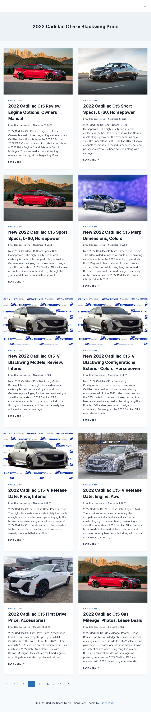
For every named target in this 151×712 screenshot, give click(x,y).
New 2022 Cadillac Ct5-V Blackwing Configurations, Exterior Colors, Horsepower (111, 362)
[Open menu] (144, 6)
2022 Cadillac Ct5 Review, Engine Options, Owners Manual (34, 112)
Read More (16, 162)
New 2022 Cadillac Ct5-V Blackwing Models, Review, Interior (35, 362)
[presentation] (38, 71)
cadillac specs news (20, 125)
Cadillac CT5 (15, 101)
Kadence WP (107, 703)
